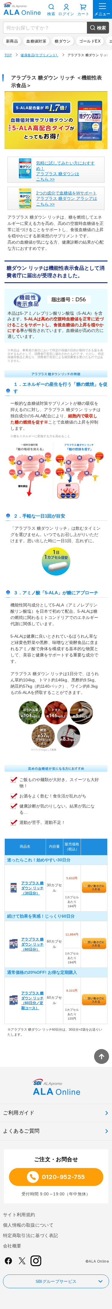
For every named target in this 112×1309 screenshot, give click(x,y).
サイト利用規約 (19, 1214)
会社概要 (12, 1245)
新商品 (12, 41)
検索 (101, 27)
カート (83, 14)
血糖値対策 (36, 41)
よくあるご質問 (21, 1131)
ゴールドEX (90, 41)
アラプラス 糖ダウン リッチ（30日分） (32, 888)
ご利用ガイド (18, 1113)
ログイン (66, 14)
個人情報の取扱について (28, 1225)
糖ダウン (63, 41)
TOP (8, 55)
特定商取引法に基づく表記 (30, 1235)
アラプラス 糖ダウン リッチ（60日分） (32, 944)
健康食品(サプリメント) (39, 55)
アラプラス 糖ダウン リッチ (88, 55)
